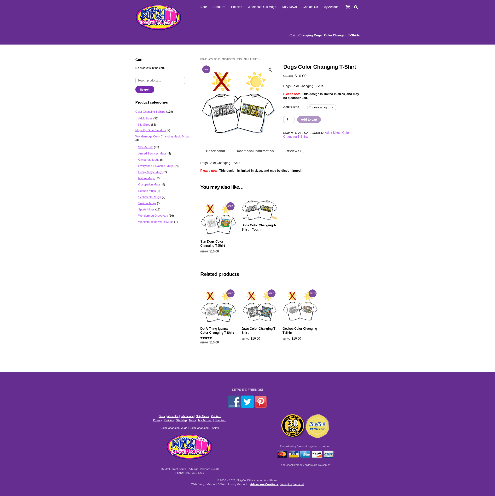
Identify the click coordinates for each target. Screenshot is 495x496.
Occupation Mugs (149, 184)
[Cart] (348, 7)
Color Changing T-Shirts (342, 35)
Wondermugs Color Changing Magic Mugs (162, 136)
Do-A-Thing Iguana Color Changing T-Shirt (217, 331)
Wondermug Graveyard (153, 215)
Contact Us (310, 7)
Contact (216, 416)
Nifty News (289, 7)
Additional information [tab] (255, 151)
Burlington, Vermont (292, 484)
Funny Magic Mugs (150, 172)
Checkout (220, 420)
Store (203, 7)
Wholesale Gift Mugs (262, 7)
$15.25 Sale (145, 147)
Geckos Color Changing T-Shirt (299, 331)
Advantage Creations (264, 484)
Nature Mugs (146, 178)
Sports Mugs (146, 209)
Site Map (181, 420)
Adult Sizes (251, 59)
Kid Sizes (144, 124)
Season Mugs (147, 190)
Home (203, 59)
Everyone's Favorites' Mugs (156, 165)
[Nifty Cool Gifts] (158, 29)
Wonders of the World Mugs (155, 221)
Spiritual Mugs (147, 203)
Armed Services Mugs (152, 153)
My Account (331, 7)
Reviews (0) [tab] (295, 151)
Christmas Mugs (148, 159)
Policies (236, 7)
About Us (219, 7)
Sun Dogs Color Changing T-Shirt (212, 244)
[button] (270, 70)
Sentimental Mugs (149, 197)
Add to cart (309, 119)
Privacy (157, 420)
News (192, 420)
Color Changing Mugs (305, 35)
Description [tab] (215, 151)
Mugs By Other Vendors (150, 130)
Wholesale (187, 416)
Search (144, 89)
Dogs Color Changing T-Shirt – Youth (259, 227)
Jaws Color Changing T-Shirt (259, 331)
